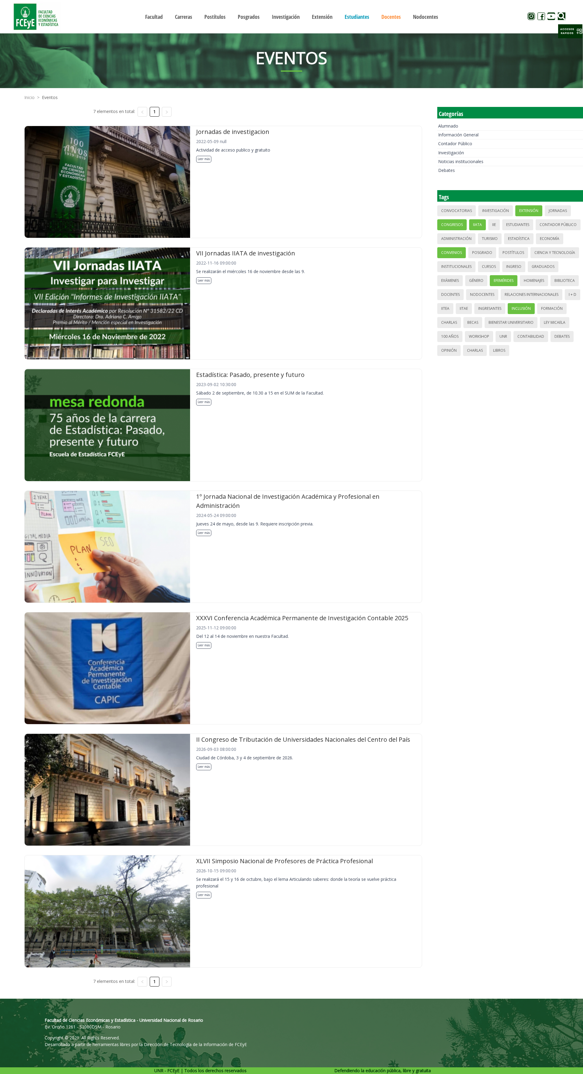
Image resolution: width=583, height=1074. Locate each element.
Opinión (449, 350)
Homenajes (534, 280)
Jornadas (558, 210)
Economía (549, 238)
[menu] (291, 16)
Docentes (450, 294)
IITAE (464, 308)
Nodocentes (482, 294)
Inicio (29, 97)
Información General (458, 135)
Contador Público (455, 143)
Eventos (50, 97)
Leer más (204, 159)
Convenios (451, 252)
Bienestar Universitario (511, 322)
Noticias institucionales (460, 161)
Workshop (479, 336)
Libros (499, 350)
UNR (503, 336)
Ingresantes (489, 308)
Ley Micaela (554, 322)
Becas (472, 322)
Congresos (452, 224)
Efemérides (503, 280)
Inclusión (521, 308)
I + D (572, 294)
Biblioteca (564, 280)
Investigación (451, 153)
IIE (494, 224)
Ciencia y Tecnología (554, 252)
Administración (456, 238)
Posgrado (482, 252)
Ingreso (513, 266)
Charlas (449, 322)
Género (476, 280)
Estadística (519, 238)
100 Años (450, 336)
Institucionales (456, 266)
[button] (570, 31)
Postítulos (513, 252)
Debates (446, 170)
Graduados (543, 266)
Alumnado (448, 126)
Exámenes (450, 280)
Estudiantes (517, 224)
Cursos (489, 266)
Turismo (490, 238)
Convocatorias (456, 210)
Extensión (528, 210)
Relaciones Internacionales (531, 294)
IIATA (477, 224)
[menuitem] (154, 17)
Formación (552, 308)
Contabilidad (530, 336)
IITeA (445, 308)
